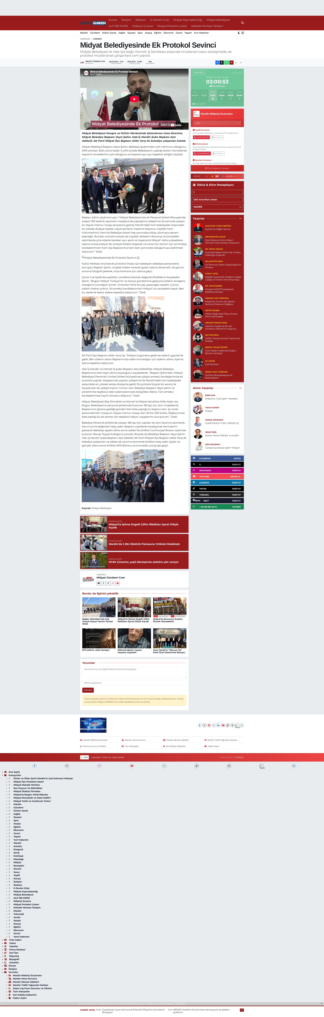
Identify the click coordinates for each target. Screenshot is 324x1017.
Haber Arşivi (213, 746)
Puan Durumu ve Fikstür (94, 746)
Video (12, 943)
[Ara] (242, 23)
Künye (113, 19)
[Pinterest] (209, 725)
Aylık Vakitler (200, 104)
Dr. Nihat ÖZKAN (214, 249)
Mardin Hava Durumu (135, 740)
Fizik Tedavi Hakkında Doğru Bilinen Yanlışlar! (220, 352)
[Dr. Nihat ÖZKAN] (198, 252)
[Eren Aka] (198, 396)
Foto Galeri (15, 940)
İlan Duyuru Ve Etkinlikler (27, 788)
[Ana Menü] (242, 33)
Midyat (209, 411)
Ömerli (17, 869)
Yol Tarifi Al (218, 137)
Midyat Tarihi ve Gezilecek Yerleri (32, 801)
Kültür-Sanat (109, 33)
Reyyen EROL (212, 335)
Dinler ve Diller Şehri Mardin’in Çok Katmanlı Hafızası (43, 778)
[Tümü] (240, 218)
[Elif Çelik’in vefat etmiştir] (99, 638)
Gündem (95, 33)
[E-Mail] (99, 583)
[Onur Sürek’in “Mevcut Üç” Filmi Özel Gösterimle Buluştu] (169, 638)
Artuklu (17, 846)
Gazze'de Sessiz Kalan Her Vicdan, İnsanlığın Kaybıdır (223, 253)
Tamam (180, 1003)
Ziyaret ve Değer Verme (217, 229)
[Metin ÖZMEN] (198, 313)
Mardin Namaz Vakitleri (178, 740)
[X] (204, 725)
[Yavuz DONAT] (198, 409)
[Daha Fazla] (231, 63)
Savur (16, 872)
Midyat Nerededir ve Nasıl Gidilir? (32, 798)
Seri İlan (13, 953)
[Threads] (232, 725)
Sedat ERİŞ (210, 432)
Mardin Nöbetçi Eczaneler (95, 740)
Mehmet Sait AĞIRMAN (217, 298)
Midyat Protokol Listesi (172, 26)
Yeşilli (16, 875)
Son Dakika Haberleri (176, 746)
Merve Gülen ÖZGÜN (216, 347)
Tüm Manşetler (132, 746)
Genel (179, 33)
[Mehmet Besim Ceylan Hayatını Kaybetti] (134, 638)
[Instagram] (113, 583)
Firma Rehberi (17, 949)
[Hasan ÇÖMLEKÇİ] (198, 421)
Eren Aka (210, 395)
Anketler (14, 962)
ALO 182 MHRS (118, 26)
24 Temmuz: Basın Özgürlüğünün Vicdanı (223, 266)
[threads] (229, 766)
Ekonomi (169, 33)
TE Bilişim (239, 757)
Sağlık (121, 33)
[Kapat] (322, 1003)
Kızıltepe (18, 856)
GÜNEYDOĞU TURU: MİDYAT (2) (222, 423)
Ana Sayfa (14, 772)
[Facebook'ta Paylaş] (217, 63)
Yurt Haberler (201, 33)
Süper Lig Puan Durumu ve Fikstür (32, 988)
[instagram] (99, 766)
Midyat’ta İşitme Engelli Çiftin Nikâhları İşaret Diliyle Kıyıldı (133, 620)
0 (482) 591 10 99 (202, 137)
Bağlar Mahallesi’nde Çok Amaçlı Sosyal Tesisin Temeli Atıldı (97, 621)
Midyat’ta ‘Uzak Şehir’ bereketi (221, 398)
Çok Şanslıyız (212, 364)
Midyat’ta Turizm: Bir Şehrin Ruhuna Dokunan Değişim (220, 302)
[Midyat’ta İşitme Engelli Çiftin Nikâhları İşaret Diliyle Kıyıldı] (134, 607)
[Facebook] (103, 583)
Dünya (17, 924)
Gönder (88, 690)
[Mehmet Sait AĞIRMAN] (198, 301)
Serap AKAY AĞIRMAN (216, 372)
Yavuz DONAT (212, 407)
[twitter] (67, 766)
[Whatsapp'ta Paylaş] (226, 63)
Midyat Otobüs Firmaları (26, 791)
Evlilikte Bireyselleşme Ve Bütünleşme (218, 376)
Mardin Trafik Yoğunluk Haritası (222, 740)
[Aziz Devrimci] (198, 446)
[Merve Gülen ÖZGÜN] (198, 350)
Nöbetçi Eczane (142, 26)
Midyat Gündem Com (111, 577)
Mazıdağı (18, 859)
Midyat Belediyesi (218, 19)
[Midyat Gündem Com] (88, 579)
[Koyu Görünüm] (239, 33)
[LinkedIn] (218, 725)
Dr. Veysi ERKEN (213, 286)
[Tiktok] (228, 725)
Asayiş (148, 33)
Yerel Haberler (21, 936)
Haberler (85, 39)
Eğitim (157, 33)
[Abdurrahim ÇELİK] (198, 239)
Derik (16, 852)
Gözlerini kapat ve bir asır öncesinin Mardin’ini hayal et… (221, 327)
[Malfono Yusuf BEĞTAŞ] (198, 227)
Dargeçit (18, 849)
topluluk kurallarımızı (109, 699)
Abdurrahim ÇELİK (215, 237)
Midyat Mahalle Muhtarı (26, 785)
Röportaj (14, 956)
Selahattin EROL (214, 261)
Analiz (16, 917)
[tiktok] (196, 766)
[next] (261, 766)
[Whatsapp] (242, 725)
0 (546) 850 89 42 (202, 153)
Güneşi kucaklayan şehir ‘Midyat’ (222, 448)
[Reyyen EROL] (198, 338)
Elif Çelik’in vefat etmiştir (95, 650)
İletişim (126, 19)
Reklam (141, 19)
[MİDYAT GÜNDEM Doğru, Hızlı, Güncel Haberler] (93, 23)
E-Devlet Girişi (159, 19)
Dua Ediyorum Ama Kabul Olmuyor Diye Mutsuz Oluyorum (222, 241)
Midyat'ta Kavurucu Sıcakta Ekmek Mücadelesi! (168, 620)
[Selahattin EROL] (198, 264)
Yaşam (188, 33)
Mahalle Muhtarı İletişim (207, 26)
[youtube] (131, 766)
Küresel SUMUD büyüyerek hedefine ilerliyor (219, 290)
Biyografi (14, 959)
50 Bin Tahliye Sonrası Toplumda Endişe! (222, 339)
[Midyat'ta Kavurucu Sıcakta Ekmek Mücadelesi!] (169, 607)
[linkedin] (294, 766)
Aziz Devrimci (212, 444)
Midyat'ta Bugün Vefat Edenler (30, 794)
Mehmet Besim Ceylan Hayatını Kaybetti (130, 651)
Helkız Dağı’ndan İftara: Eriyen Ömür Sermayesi (221, 315)
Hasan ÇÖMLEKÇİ (214, 420)
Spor (140, 33)
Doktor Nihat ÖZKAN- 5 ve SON (222, 435)
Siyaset (131, 33)
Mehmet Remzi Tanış (216, 323)
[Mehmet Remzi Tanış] (198, 325)
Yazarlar (13, 946)
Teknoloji (18, 914)
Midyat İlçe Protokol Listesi (28, 781)
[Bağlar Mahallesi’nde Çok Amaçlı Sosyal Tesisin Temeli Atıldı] (99, 607)
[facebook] (34, 766)
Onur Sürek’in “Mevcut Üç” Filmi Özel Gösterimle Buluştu (169, 651)
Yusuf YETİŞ (211, 274)
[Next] (237, 725)
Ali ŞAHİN (210, 361)
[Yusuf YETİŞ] (198, 276)
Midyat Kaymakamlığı (187, 19)
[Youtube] (117, 583)
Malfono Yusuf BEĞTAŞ (218, 226)
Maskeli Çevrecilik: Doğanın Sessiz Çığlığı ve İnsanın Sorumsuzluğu (223, 278)
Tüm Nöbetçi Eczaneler (218, 168)
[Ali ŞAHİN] (198, 362)
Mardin (84, 33)
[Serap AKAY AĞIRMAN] (198, 374)
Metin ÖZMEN (212, 310)
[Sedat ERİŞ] (198, 433)
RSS (86, 757)
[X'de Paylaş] (221, 63)
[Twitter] (108, 583)
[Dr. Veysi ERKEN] (198, 288)
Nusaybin (18, 865)
